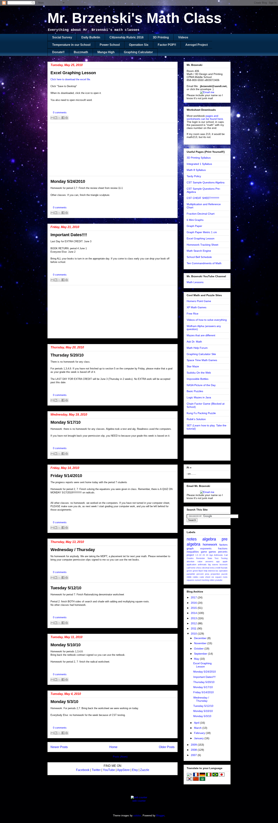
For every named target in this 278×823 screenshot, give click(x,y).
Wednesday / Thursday (72, 549)
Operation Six (138, 44)
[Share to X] (59, 118)
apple (225, 561)
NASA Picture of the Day (201, 385)
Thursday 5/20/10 (67, 355)
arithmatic (202, 564)
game (204, 551)
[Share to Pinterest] (66, 118)
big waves (213, 564)
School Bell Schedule (199, 257)
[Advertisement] (112, 149)
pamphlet (191, 574)
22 (200, 555)
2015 (194, 607)
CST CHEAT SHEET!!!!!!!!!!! (203, 197)
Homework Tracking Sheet (202, 244)
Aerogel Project (196, 44)
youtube (218, 580)
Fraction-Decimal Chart (200, 213)
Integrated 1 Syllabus (199, 163)
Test (216, 558)
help (205, 571)
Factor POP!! (167, 44)
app (218, 561)
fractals (224, 568)
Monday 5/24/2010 (67, 181)
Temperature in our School (71, 44)
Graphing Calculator (138, 52)
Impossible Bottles (197, 378)
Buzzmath (81, 52)
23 (204, 555)
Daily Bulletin (90, 37)
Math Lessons (195, 282)
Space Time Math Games (202, 360)
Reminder (200, 558)
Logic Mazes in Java (199, 397)
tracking (205, 580)
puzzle (224, 574)
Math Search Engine (199, 250)
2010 (194, 633)
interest (211, 571)
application (191, 564)
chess (199, 568)
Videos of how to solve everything (207, 319)
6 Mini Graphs (195, 219)
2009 (194, 744)
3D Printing (161, 37)
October (199, 648)
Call (226, 555)
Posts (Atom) (120, 756)
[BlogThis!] (56, 118)
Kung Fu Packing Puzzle (201, 413)
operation (223, 571)
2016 (194, 602)
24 (207, 555)
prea (207, 574)
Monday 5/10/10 (65, 644)
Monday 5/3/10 (64, 701)
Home (113, 747)
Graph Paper (194, 225)
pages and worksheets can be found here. (205, 117)
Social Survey (62, 37)
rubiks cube (198, 577)
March (198, 727)
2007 (194, 755)
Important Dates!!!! (68, 234)
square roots (221, 577)
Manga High (106, 52)
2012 (194, 623)
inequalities (193, 551)
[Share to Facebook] (63, 118)
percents (223, 551)
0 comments (60, 112)
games (212, 551)
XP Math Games (196, 307)
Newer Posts (59, 747)
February (200, 732)
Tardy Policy (194, 176)
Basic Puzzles (195, 391)
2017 (194, 597)
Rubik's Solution (196, 419)
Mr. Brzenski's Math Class (134, 18)
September (201, 653)
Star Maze (193, 366)
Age (211, 555)
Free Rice (192, 313)
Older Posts (167, 747)
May (197, 658)
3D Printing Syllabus (199, 157)
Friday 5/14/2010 (66, 475)
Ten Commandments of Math (204, 263)
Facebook (82, 770)
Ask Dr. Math (194, 341)
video (212, 580)
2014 (194, 612)
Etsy (135, 770)
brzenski (224, 564)
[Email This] (52, 118)
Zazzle (144, 770)
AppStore (123, 770)
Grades (190, 558)
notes (192, 539)
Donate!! (58, 52)
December (200, 638)
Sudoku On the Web (199, 372)
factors (223, 544)
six (212, 577)
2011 (194, 628)
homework (210, 544)
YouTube (109, 770)
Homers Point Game (199, 301)
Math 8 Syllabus (196, 169)
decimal (205, 568)
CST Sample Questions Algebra (205, 182)
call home (191, 568)
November (200, 643)
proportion (215, 574)
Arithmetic (218, 555)
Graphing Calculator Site (201, 354)
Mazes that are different (201, 335)
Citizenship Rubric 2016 (126, 37)
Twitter (96, 770)
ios (217, 571)
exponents (206, 548)
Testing (224, 558)
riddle (189, 577)
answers (209, 561)
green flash (198, 571)
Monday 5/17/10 (65, 422)
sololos (137, 815)
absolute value (194, 561)
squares (190, 580)
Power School (110, 44)
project (190, 555)
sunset (198, 580)
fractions (223, 548)
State (209, 558)
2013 (194, 618)
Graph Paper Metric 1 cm (202, 232)
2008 (194, 749)
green (189, 571)
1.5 (196, 555)
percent (199, 574)
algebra (209, 539)
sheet (207, 577)
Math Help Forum (197, 347)
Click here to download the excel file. (70, 79)
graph (190, 548)
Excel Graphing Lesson (73, 72)
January (199, 738)
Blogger (160, 815)
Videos (183, 37)
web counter (139, 800)
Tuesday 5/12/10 (65, 588)
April (197, 722)
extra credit (215, 568)
